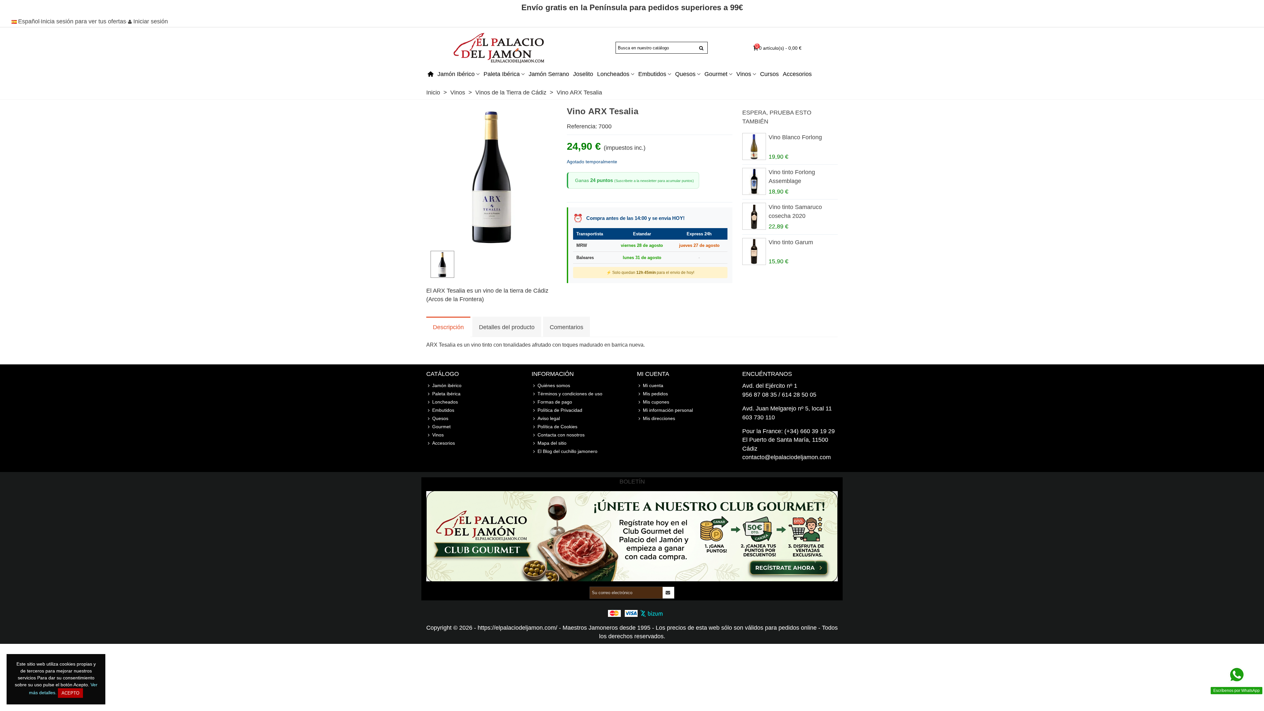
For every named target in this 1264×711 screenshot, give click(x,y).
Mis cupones (656, 402)
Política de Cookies (557, 426)
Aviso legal (549, 418)
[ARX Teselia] (491, 241)
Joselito (583, 74)
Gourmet (715, 74)
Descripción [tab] (448, 327)
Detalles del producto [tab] (507, 327)
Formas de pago (555, 402)
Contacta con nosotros (561, 434)
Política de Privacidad (560, 410)
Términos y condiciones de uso (570, 393)
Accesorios (797, 74)
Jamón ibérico (456, 74)
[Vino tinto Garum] (753, 251)
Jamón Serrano (549, 74)
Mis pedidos (655, 393)
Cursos (769, 74)
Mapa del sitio (552, 443)
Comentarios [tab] (566, 327)
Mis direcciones (659, 418)
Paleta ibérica (502, 74)
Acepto (70, 693)
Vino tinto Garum (791, 242)
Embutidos (652, 74)
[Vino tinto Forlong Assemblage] (753, 181)
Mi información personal (668, 410)
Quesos (685, 74)
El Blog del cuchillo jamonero (567, 451)
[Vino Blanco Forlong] (753, 146)
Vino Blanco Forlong (795, 137)
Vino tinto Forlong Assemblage (792, 176)
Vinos (743, 74)
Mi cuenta (653, 385)
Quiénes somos (554, 385)
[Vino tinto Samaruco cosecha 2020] (753, 216)
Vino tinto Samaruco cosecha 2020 (795, 211)
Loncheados (613, 74)
